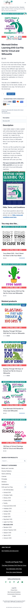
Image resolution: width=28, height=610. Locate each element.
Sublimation (5, 484)
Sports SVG (7, 535)
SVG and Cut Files (7, 487)
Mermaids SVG (10, 109)
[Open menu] (25, 3)
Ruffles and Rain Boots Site (14, 579)
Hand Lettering (6, 474)
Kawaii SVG (7, 516)
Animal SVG (7, 492)
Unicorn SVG (7, 538)
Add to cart (11, 94)
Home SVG (7, 514)
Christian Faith (8, 495)
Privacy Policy (14, 590)
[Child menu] (25, 484)
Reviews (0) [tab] (6, 121)
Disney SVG (7, 498)
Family (5, 503)
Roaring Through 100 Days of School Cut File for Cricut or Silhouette (13, 371)
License (4, 476)
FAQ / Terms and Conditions (14, 592)
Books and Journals (8, 468)
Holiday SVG (7, 511)
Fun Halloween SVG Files (14, 569)
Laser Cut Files (8, 522)
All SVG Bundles (8, 490)
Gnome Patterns (7, 471)
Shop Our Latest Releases (14, 572)
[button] (25, 14)
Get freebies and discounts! (10, 551)
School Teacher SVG (10, 530)
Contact (14, 596)
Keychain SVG (8, 519)
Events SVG (7, 500)
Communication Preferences (14, 594)
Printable (4, 479)
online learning (7, 112)
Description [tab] (6, 117)
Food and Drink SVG (10, 506)
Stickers (4, 482)
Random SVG (17, 109)
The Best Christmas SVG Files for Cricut (14, 565)
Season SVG (7, 532)
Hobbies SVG (8, 508)
